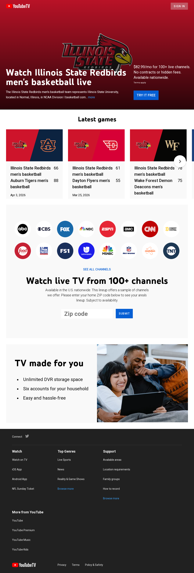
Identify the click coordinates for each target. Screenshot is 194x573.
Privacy (62, 564)
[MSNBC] (107, 251)
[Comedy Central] (171, 229)
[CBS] (44, 229)
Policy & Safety (94, 564)
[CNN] (150, 229)
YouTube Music (21, 539)
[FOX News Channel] (44, 251)
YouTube (17, 520)
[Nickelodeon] (150, 251)
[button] (180, 161)
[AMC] (128, 229)
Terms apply (140, 82)
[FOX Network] (65, 229)
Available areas (112, 459)
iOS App (17, 469)
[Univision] (86, 251)
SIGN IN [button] (179, 6)
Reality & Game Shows (71, 479)
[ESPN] (107, 229)
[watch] (34, 145)
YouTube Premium (23, 530)
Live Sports (64, 459)
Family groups (111, 479)
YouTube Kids (20, 549)
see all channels (97, 269)
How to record (111, 488)
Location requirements (116, 469)
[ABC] (22, 229)
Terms (76, 564)
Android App (19, 479)
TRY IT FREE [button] (146, 95)
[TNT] (171, 251)
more (91, 97)
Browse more (66, 488)
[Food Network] (22, 251)
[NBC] (86, 229)
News (61, 469)
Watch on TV (19, 459)
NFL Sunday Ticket (23, 488)
